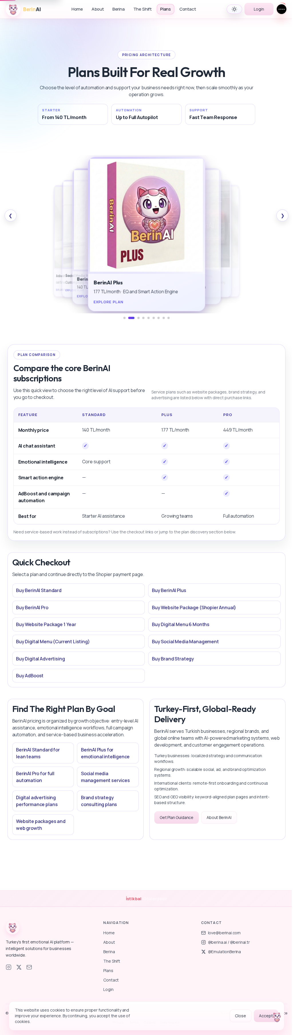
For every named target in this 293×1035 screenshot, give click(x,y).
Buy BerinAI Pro (32, 607)
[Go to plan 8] (164, 318)
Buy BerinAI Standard (39, 590)
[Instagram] (8, 967)
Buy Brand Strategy (173, 659)
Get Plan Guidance (176, 817)
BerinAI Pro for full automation (35, 776)
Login (259, 9)
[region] (146, 234)
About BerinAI (219, 817)
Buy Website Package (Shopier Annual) (194, 607)
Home (77, 9)
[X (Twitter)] (19, 967)
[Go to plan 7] (158, 318)
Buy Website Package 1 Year (46, 624)
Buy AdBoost (29, 675)
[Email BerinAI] (29, 967)
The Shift (142, 9)
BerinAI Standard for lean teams (38, 753)
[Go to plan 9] (168, 318)
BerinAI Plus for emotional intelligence (105, 753)
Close (240, 1015)
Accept (266, 1015)
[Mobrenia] (281, 9)
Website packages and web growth (41, 824)
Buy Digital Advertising (40, 659)
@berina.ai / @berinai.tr (229, 942)
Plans (165, 9)
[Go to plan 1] (124, 318)
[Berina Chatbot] (277, 1017)
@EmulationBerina (224, 951)
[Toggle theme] (234, 9)
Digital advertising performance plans (37, 801)
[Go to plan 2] (131, 318)
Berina (118, 9)
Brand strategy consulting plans (99, 801)
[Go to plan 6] (154, 318)
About (98, 9)
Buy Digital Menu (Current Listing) (53, 641)
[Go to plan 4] (143, 318)
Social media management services (105, 776)
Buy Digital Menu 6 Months (180, 624)
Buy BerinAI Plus (169, 590)
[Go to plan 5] (148, 318)
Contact (187, 9)
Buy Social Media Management (185, 641)
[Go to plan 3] (138, 318)
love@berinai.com (224, 932)
